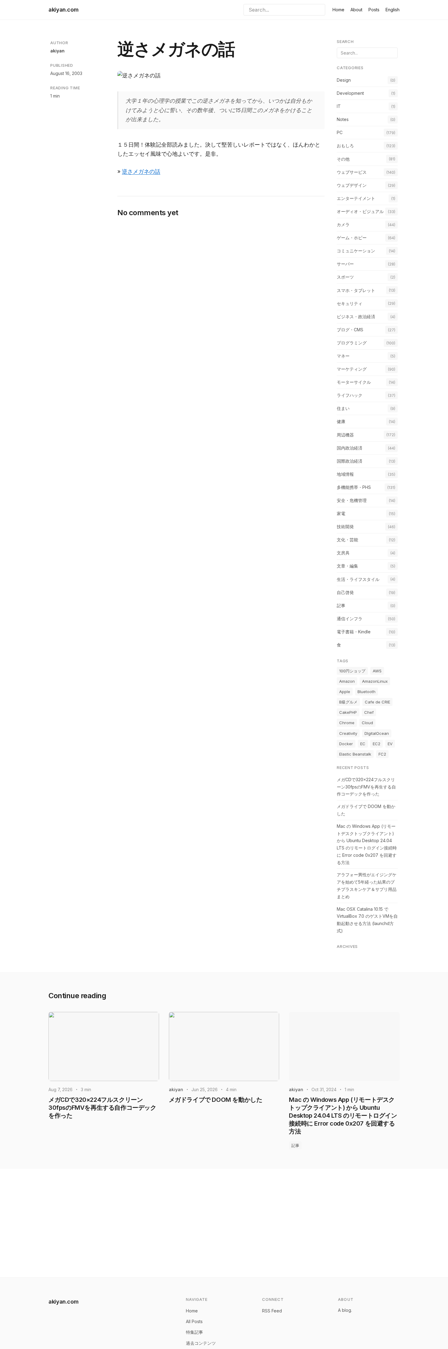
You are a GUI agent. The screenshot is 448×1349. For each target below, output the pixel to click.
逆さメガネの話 (141, 171)
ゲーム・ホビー (352, 237)
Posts (373, 9)
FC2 (382, 754)
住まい (343, 408)
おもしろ (345, 145)
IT (339, 106)
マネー (343, 355)
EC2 (376, 743)
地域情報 (345, 474)
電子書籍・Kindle (354, 631)
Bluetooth (366, 691)
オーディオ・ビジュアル (360, 211)
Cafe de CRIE (377, 701)
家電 (341, 513)
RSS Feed (272, 1310)
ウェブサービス (352, 172)
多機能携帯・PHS (354, 487)
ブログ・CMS (350, 329)
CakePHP (348, 712)
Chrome (346, 722)
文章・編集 (347, 565)
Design (344, 80)
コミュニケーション (356, 250)
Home (338, 9)
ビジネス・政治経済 (356, 316)
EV (390, 743)
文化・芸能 (347, 539)
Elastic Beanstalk (355, 754)
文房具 (343, 552)
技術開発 (345, 526)
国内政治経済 (349, 447)
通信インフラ (349, 618)
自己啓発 (345, 592)
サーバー (345, 263)
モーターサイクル (354, 382)
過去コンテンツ (201, 1343)
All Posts (194, 1321)
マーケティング (352, 369)
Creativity (348, 733)
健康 (341, 421)
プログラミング (352, 342)
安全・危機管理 (352, 500)
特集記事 (194, 1332)
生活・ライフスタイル (358, 579)
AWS (377, 670)
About (356, 9)
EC (362, 743)
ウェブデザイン (352, 185)
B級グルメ (348, 701)
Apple (344, 691)
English (393, 9)
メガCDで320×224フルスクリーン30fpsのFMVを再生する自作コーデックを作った (366, 787)
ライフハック (349, 395)
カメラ (343, 224)
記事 (341, 605)
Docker (346, 743)
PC (340, 132)
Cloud (367, 722)
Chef (369, 712)
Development (350, 93)
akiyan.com (63, 9)
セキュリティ (349, 303)
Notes (343, 119)
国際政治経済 (349, 461)
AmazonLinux (375, 681)
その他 (343, 159)
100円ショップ (352, 670)
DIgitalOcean (376, 733)
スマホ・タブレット (356, 290)
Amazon (347, 681)
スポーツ (345, 276)
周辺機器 (345, 434)
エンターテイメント (356, 198)
